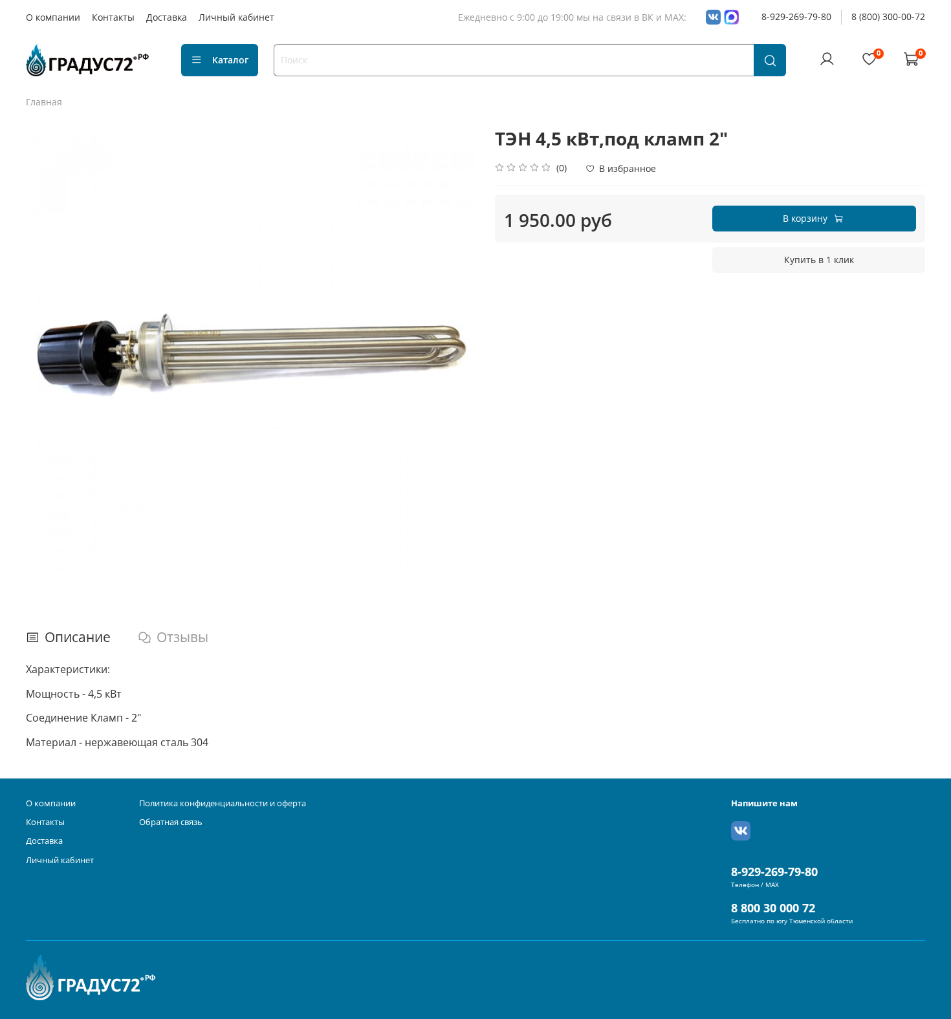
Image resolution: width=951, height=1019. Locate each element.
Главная (44, 102)
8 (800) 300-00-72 (888, 16)
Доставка (166, 17)
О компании (53, 17)
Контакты (113, 17)
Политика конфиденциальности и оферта (222, 803)
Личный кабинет (236, 17)
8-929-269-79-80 (796, 16)
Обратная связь (170, 822)
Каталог (230, 60)
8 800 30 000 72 (773, 908)
